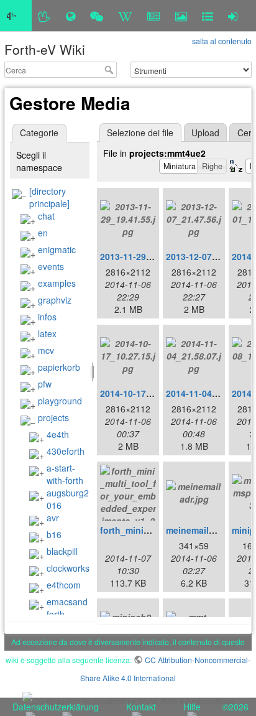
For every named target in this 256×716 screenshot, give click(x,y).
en (43, 232)
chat (46, 216)
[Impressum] (207, 15)
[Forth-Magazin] (154, 15)
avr (53, 517)
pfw (45, 384)
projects (53, 417)
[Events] (96, 15)
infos (47, 316)
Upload (205, 132)
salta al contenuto (222, 40)
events (51, 266)
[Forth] (44, 15)
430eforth (66, 451)
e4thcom (64, 585)
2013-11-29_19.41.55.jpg (151, 256)
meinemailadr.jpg (202, 530)
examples (57, 283)
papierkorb (59, 367)
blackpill (62, 551)
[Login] (233, 15)
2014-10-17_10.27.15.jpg (151, 393)
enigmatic (57, 249)
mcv (46, 350)
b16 (54, 534)
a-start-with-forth (65, 474)
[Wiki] (125, 15)
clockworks (68, 568)
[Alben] (181, 15)
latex (47, 333)
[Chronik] (70, 15)
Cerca (110, 69)
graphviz (54, 300)
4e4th (58, 434)
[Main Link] (16, 15)
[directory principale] (49, 197)
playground (60, 400)
